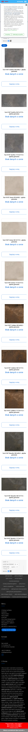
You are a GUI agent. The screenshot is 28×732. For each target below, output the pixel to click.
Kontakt (4, 617)
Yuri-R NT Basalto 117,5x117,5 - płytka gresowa (14, 539)
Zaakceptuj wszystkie (18, 34)
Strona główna (6, 610)
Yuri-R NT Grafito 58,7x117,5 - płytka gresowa (14, 113)
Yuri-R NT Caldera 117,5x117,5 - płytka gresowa (14, 411)
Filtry (4, 45)
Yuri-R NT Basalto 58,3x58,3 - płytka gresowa (14, 454)
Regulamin (4, 616)
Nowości (4, 612)
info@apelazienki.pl (6, 652)
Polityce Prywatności (12, 30)
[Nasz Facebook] (2, 655)
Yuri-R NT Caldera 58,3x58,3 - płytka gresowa (14, 326)
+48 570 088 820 (5, 650)
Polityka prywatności (8, 619)
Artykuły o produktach (9, 626)
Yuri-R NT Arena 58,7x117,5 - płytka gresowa (14, 241)
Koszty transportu (7, 621)
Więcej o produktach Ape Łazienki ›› (14, 730)
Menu (6, 1)
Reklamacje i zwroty (7, 623)
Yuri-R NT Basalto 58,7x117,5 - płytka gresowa (14, 496)
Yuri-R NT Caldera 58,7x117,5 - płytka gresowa (14, 369)
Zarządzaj (7, 34)
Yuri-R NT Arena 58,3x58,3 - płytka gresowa (14, 198)
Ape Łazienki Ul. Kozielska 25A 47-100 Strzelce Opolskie (8, 645)
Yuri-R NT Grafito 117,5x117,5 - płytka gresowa (14, 155)
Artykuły (4, 625)
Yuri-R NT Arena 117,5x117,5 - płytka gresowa (14, 283)
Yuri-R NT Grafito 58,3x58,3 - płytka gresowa (14, 70)
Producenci (5, 614)
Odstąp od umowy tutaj (9, 630)
